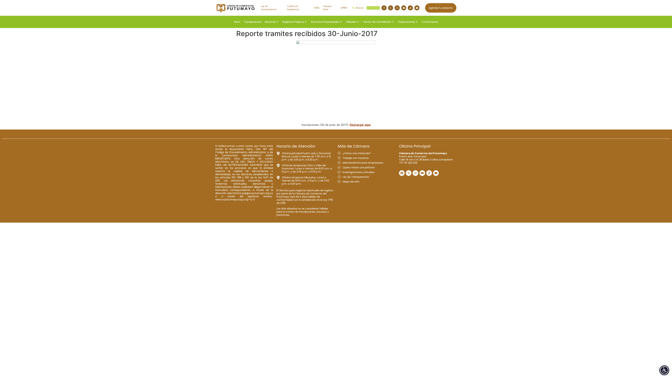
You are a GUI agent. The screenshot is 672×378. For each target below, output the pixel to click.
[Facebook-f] (384, 7)
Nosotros (270, 22)
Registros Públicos (293, 22)
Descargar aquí (360, 125)
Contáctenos (430, 22)
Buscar (367, 7)
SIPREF (344, 7)
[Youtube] (403, 7)
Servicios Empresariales (325, 22)
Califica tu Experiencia (293, 8)
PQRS (317, 7)
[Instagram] (397, 7)
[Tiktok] (410, 7)
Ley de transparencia (268, 8)
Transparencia (252, 22)
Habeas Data (327, 8)
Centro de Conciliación (377, 22)
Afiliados (351, 22)
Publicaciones (406, 22)
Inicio (237, 22)
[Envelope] (416, 7)
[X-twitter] (390, 7)
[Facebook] (402, 173)
